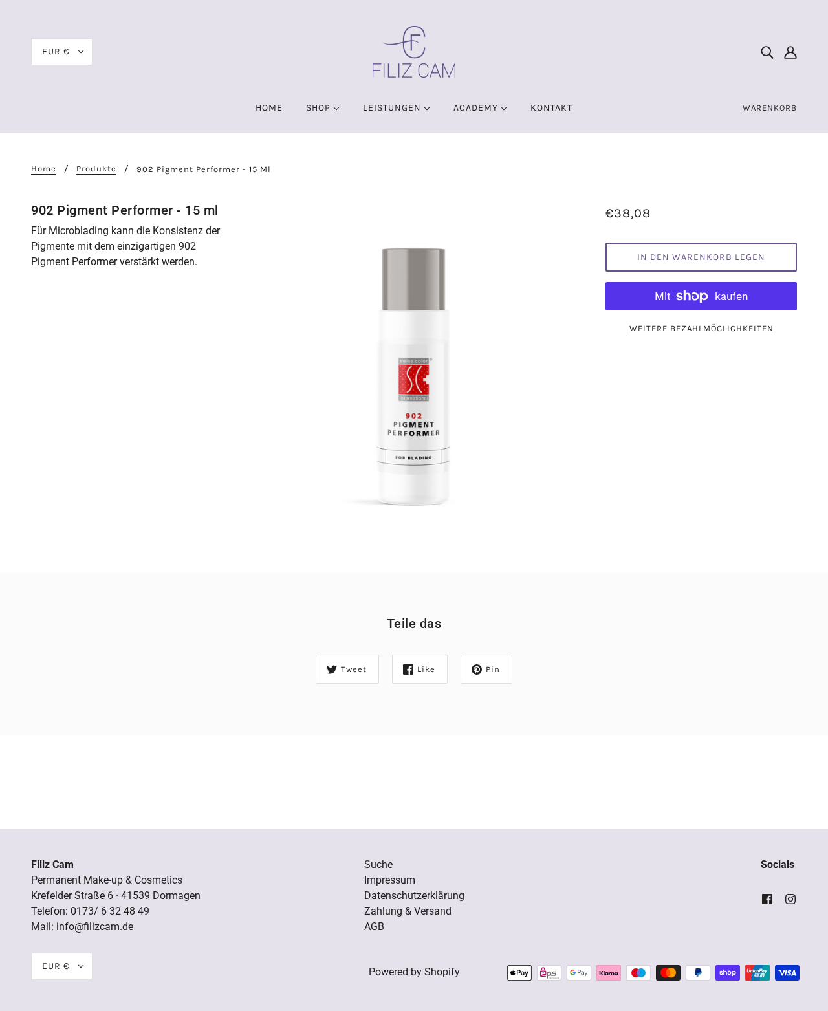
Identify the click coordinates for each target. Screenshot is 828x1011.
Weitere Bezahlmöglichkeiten (701, 328)
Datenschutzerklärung (414, 895)
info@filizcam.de (94, 926)
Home (43, 168)
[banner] (414, 51)
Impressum (389, 880)
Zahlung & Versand (408, 911)
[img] (767, 52)
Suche (378, 864)
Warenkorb (770, 108)
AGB (374, 926)
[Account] (790, 52)
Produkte (96, 168)
